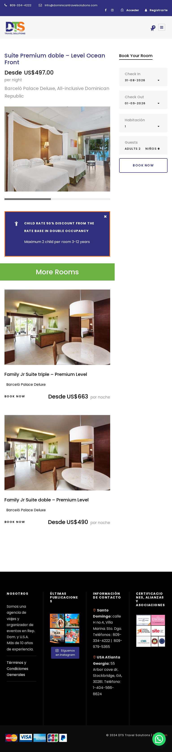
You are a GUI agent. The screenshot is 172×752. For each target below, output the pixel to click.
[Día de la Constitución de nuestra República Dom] (72, 621)
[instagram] (112, 10)
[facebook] (105, 10)
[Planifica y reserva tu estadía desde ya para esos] (57, 621)
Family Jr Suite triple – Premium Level (45, 374)
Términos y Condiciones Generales (17, 668)
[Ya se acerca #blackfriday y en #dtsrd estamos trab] (57, 636)
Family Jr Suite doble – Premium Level (46, 500)
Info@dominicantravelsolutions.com (71, 5)
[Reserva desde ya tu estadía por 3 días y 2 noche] (72, 636)
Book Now (14, 396)
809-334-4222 (20, 5)
